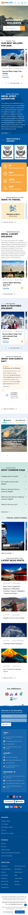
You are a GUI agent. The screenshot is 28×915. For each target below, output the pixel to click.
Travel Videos (4, 875)
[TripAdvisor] (7, 420)
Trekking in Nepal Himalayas (12, 643)
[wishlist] (15, 3)
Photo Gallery (4, 884)
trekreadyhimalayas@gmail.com (14, 760)
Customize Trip (5, 887)
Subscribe (5, 724)
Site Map (17, 881)
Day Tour (3, 830)
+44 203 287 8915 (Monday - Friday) (15, 783)
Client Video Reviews (20, 866)
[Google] (20, 420)
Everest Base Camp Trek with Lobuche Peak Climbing (12, 336)
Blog (16, 875)
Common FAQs (18, 878)
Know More (4, 133)
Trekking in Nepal (13, 214)
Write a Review (18, 872)
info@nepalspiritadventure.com (14, 741)
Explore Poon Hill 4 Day (11, 548)
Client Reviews (18, 869)
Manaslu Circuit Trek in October (14, 618)
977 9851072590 (10, 744)
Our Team (3, 846)
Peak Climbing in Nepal (7, 827)
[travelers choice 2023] (20, 152)
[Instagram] (14, 797)
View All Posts (8, 678)
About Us (3, 843)
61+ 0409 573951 (10, 763)
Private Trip (4, 878)
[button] (22, 28)
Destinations (4, 866)
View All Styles (8, 222)
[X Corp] (11, 797)
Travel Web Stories (6, 869)
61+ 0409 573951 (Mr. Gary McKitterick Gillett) (12, 766)
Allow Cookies (20, 912)
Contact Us (17, 884)
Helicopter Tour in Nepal (7, 833)
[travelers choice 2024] (7, 152)
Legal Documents (5, 849)
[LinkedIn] (17, 797)
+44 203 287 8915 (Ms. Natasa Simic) (14, 786)
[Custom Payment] (14, 806)
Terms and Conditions (6, 856)
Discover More (14, 83)
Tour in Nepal (4, 824)
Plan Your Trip (4, 881)
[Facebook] (8, 797)
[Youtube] (20, 797)
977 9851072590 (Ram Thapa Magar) (13, 747)
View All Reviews (8, 409)
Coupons (3, 872)
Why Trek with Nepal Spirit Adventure (10, 852)
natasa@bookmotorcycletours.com (15, 780)
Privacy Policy (9, 912)
